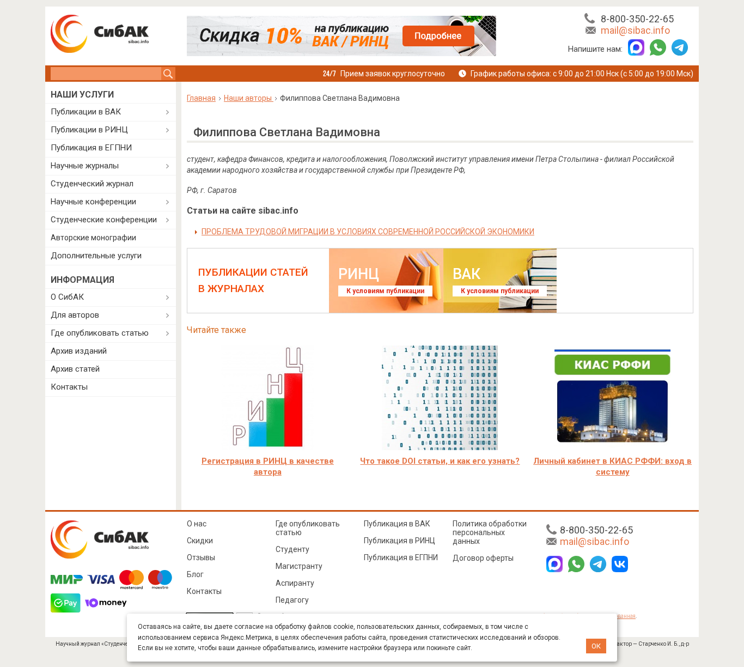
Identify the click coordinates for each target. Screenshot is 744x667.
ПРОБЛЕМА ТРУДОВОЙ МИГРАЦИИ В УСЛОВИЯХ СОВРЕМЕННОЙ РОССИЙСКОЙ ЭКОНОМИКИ (368, 231)
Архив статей (75, 369)
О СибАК (67, 297)
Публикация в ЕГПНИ (91, 148)
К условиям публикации (385, 291)
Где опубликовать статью (100, 333)
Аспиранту (295, 583)
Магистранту (299, 566)
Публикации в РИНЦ (89, 130)
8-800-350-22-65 (637, 19)
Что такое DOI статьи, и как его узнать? (440, 461)
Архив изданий (79, 351)
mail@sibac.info (635, 30)
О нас (196, 523)
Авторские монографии (93, 237)
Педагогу (292, 600)
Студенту (292, 549)
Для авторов (75, 315)
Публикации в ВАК (86, 112)
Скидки (200, 540)
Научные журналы (85, 166)
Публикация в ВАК (397, 523)
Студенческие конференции (104, 220)
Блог (195, 574)
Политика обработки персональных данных (490, 532)
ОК (596, 646)
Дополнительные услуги (96, 255)
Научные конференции (93, 202)
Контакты (69, 387)
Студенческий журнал (92, 184)
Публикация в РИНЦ (399, 540)
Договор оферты (483, 558)
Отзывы (201, 557)
